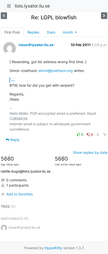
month (68, 32)
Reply (14, 140)
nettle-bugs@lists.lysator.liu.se (25, 171)
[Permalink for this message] (104, 134)
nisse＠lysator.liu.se (36, 45)
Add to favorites (19, 194)
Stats (51, 32)
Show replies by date (90, 152)
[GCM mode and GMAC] (104, 15)
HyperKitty (53, 248)
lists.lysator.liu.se (32, 6)
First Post (12, 32)
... (13, 79)
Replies (33, 32)
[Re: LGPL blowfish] (4, 15)
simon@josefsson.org (55, 70)
